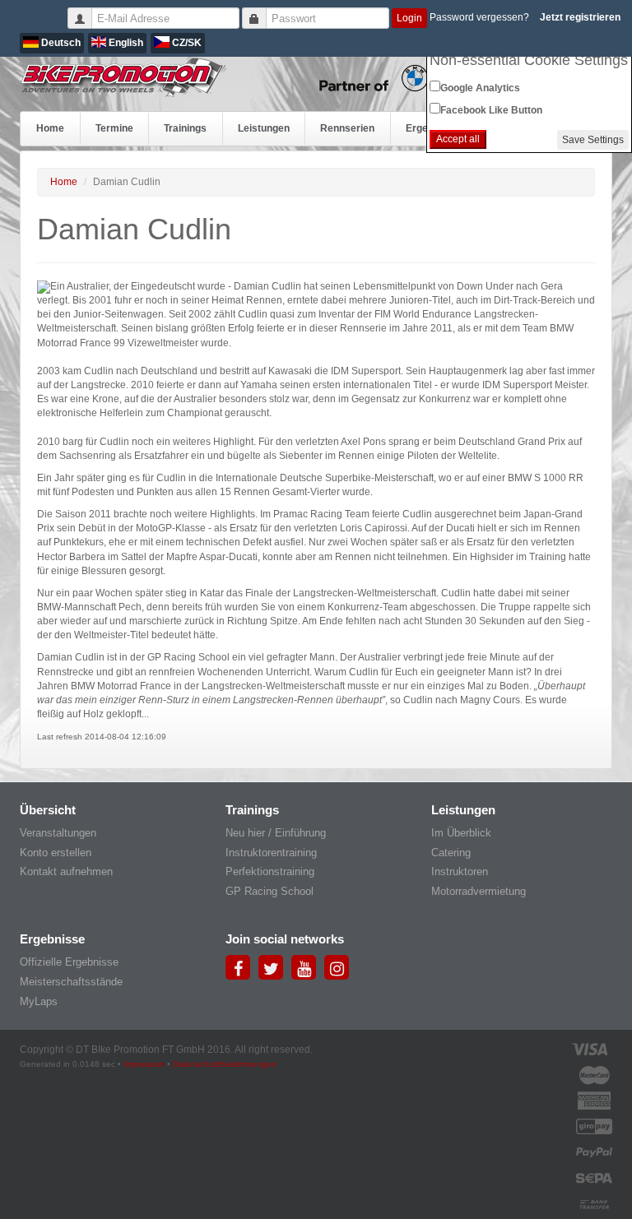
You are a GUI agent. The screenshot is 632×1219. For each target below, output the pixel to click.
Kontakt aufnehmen (66, 871)
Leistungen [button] (264, 128)
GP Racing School (269, 891)
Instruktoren (459, 871)
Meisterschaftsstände (71, 982)
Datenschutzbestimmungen (224, 1063)
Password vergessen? (479, 17)
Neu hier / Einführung (275, 833)
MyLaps (39, 1001)
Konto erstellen (55, 852)
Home (50, 128)
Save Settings (593, 140)
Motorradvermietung (478, 891)
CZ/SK (186, 43)
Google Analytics (480, 88)
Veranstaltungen (58, 833)
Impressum (144, 1063)
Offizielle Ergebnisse (69, 962)
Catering (451, 852)
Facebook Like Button (491, 110)
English (124, 43)
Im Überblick (461, 833)
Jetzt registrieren (580, 17)
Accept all (458, 139)
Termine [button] (114, 128)
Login (409, 18)
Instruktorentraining (271, 852)
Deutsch (60, 43)
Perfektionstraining (269, 871)
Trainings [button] (185, 128)
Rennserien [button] (347, 128)
